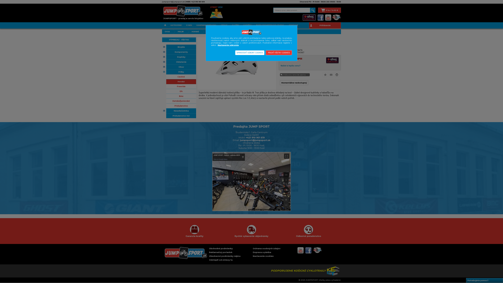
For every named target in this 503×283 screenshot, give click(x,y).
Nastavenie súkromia (228, 45)
